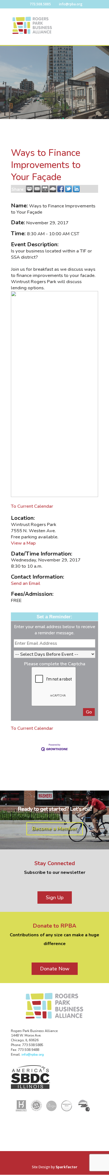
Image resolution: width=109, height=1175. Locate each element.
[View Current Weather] (52, 188)
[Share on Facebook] (60, 188)
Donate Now (54, 968)
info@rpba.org (33, 1054)
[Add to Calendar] (45, 188)
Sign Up (54, 897)
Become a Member (54, 828)
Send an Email (25, 583)
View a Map (23, 543)
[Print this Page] (29, 188)
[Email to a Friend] (37, 188)
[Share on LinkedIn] (76, 188)
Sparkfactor (66, 1167)
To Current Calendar (32, 506)
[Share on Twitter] (68, 188)
